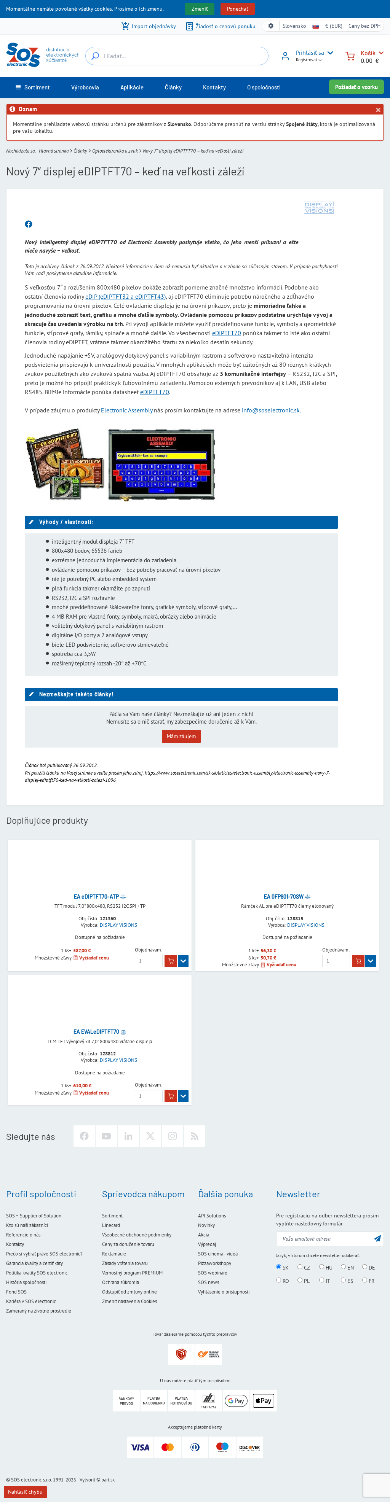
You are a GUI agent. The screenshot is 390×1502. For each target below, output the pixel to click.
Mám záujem (181, 736)
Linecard (111, 1225)
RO (285, 1280)
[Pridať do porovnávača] (123, 896)
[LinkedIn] (128, 1136)
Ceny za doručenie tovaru (128, 1244)
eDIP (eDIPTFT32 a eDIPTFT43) (125, 296)
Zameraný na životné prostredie (38, 1311)
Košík (368, 52)
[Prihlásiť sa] (285, 58)
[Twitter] (150, 1136)
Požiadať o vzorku (356, 87)
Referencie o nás (23, 1235)
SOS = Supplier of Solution (33, 1215)
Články (80, 151)
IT (327, 1280)
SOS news (208, 1282)
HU (328, 1267)
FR (370, 1280)
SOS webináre (212, 1273)
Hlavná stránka (54, 151)
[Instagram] (172, 1136)
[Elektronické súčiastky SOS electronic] (42, 54)
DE (371, 1267)
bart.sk (108, 1480)
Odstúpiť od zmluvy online (129, 1292)
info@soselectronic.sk (271, 410)
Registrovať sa (309, 59)
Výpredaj (207, 1244)
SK (285, 1267)
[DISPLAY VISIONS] (319, 207)
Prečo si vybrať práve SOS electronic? (44, 1254)
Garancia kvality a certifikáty (34, 1263)
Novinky (206, 1225)
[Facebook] (84, 1136)
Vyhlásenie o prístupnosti (223, 1292)
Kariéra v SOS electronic (31, 1301)
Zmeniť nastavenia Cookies (129, 1301)
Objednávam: (148, 950)
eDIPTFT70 (226, 333)
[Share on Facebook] (28, 224)
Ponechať (237, 8)
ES (349, 1280)
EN (350, 1267)
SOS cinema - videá (218, 1254)
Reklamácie (114, 1254)
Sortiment (112, 1215)
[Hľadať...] (95, 56)
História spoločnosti (26, 1282)
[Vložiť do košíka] (171, 961)
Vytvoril (87, 1480)
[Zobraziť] (183, 961)
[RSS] (194, 1136)
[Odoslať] (377, 1238)
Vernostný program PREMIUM (132, 1273)
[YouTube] (106, 1136)
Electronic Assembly (126, 410)
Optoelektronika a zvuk (115, 151)
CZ (306, 1267)
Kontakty (15, 1244)
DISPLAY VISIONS (118, 925)
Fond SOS (16, 1292)
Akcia (203, 1235)
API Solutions (212, 1215)
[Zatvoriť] (378, 110)
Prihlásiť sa (310, 52)
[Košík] (350, 55)
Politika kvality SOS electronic (37, 1273)
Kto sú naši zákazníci (27, 1225)
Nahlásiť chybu (25, 1491)
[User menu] (328, 53)
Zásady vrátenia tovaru (125, 1263)
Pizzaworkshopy (214, 1263)
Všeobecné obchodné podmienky (136, 1235)
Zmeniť (200, 8)
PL (306, 1280)
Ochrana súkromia (120, 1282)
